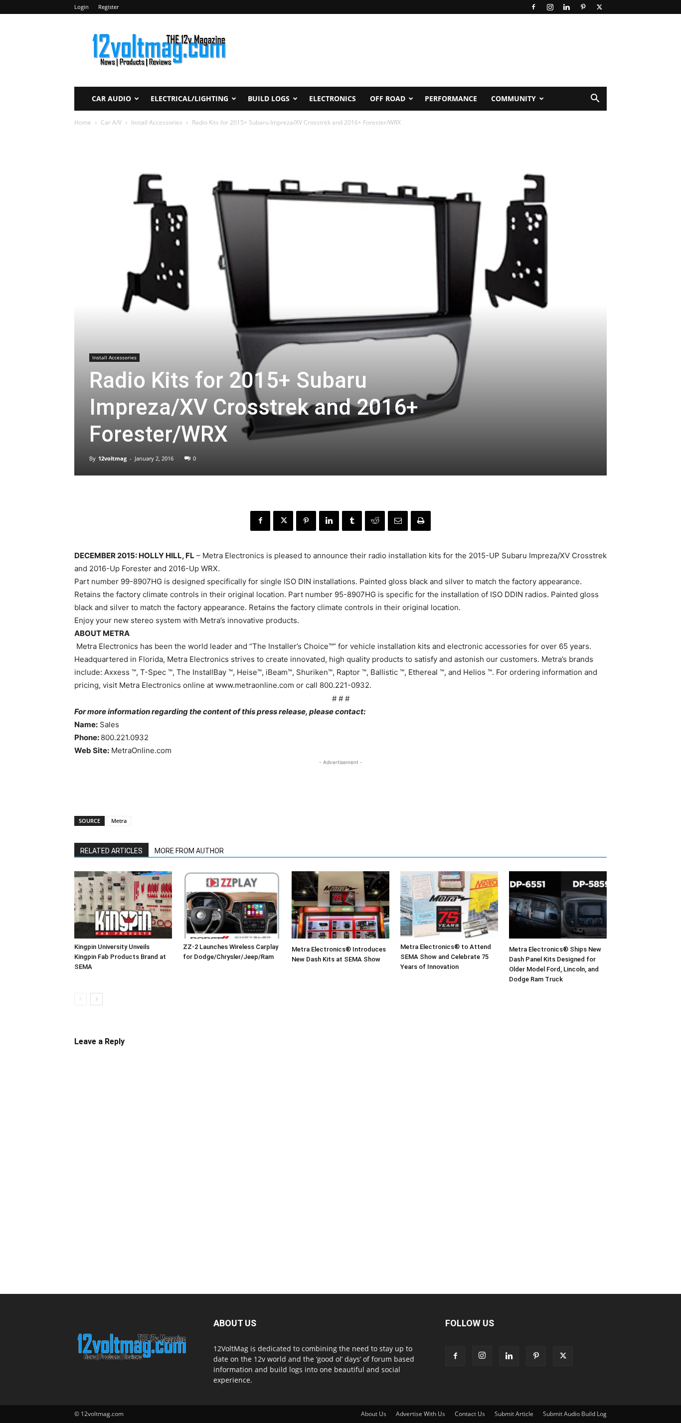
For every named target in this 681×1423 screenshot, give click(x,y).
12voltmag (112, 458)
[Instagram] (549, 7)
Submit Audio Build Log (575, 1414)
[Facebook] (533, 7)
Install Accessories (156, 122)
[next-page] (96, 999)
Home (82, 122)
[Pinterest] (582, 7)
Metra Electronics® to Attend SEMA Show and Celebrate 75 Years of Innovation (445, 956)
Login (81, 6)
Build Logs (269, 98)
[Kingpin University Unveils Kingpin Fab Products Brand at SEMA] (123, 905)
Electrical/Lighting (189, 98)
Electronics (332, 98)
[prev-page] (80, 999)
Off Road (387, 98)
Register (108, 6)
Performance (451, 98)
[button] (595, 99)
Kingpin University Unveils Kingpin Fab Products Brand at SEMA (120, 956)
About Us (373, 1414)
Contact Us (470, 1414)
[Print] (421, 521)
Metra (119, 820)
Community (513, 98)
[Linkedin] (566, 7)
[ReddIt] (375, 521)
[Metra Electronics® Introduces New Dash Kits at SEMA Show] (340, 906)
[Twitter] (599, 7)
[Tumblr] (352, 521)
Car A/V (111, 122)
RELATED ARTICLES (111, 851)
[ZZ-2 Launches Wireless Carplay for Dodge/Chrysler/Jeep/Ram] (232, 905)
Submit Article (514, 1414)
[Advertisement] (340, 782)
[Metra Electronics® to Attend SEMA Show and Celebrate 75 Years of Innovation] (449, 905)
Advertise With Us (420, 1414)
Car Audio (111, 98)
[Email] (398, 521)
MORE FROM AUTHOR (189, 851)
